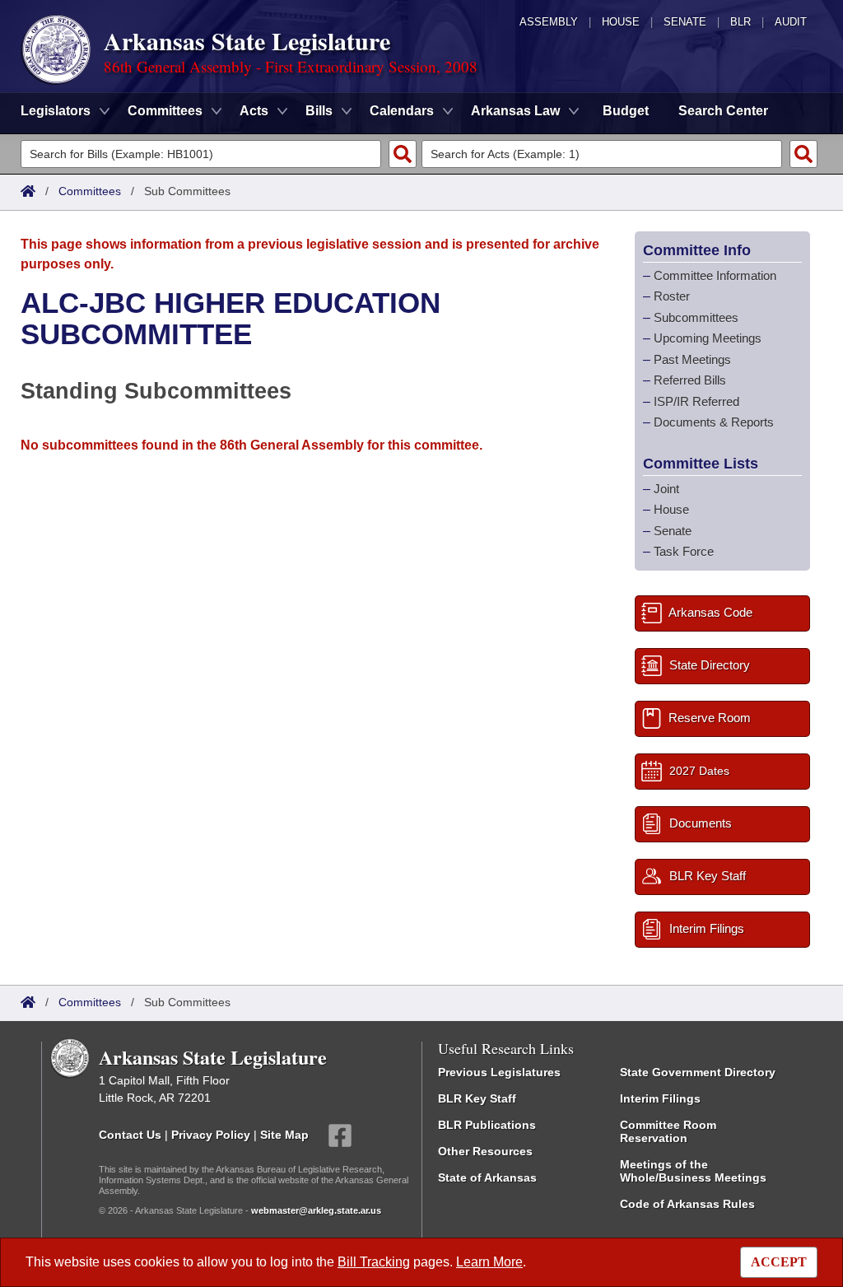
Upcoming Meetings (707, 338)
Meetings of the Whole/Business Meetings (693, 1171)
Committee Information (715, 275)
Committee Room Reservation (668, 1131)
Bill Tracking (374, 1262)
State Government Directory (697, 1072)
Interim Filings (660, 1098)
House (621, 22)
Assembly (548, 22)
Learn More (489, 1262)
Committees (89, 191)
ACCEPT (779, 1262)
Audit (791, 22)
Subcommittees (696, 317)
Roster (672, 296)
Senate (685, 22)
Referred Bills (690, 380)
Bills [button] (319, 111)
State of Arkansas (487, 1177)
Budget (626, 111)
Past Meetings (692, 359)
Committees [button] (165, 111)
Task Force (684, 551)
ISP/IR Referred (696, 401)
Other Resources (485, 1151)
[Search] (403, 154)
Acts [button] (254, 111)
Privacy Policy (210, 1133)
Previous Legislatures (499, 1072)
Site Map (284, 1133)
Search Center (723, 111)
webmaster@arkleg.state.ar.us (316, 1210)
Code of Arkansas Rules (687, 1203)
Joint (666, 489)
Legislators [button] (56, 111)
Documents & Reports (714, 422)
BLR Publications (487, 1124)
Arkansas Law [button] (515, 111)
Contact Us (130, 1133)
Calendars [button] (402, 111)
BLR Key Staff (477, 1098)
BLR (740, 22)
